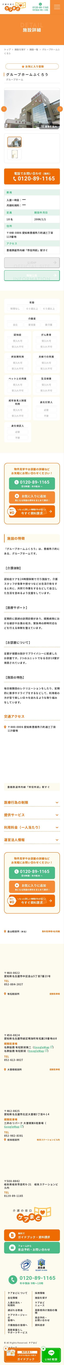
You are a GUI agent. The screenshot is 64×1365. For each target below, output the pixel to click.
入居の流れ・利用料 (15, 1304)
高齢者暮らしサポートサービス (18, 1331)
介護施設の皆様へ (18, 1325)
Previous (4, 109)
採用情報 (40, 1293)
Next (60, 109)
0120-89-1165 (13, 1194)
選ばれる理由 (15, 1310)
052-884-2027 (13, 982)
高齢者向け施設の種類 (46, 1311)
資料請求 (40, 1325)
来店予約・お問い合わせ (42, 1318)
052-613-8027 (13, 1058)
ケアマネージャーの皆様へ (17, 1317)
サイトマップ (10, 1347)
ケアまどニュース (40, 1304)
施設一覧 (34, 49)
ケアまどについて (18, 1293)
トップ (7, 49)
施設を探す (20, 49)
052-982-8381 (13, 1134)
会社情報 (13, 1297)
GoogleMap (41, 1047)
